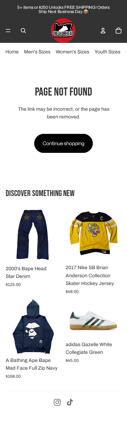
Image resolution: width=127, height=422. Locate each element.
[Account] (103, 30)
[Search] (23, 30)
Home (12, 51)
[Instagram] (57, 402)
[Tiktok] (70, 402)
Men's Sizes (37, 51)
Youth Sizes (107, 51)
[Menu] (8, 30)
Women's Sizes (72, 51)
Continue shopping (63, 143)
